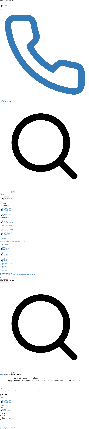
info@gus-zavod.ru (4, 422)
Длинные (4, 252)
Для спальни (5, 223)
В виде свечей (5, 249)
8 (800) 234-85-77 (3, 270)
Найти (13, 191)
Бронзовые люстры (7, 202)
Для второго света (6, 234)
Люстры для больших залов (8, 235)
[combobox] (6, 192)
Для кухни (4, 221)
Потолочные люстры (7, 198)
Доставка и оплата (6, 3)
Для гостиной (5, 220)
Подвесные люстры (7, 199)
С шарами (4, 260)
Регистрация (5, 428)
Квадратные (5, 258)
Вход (1, 428)
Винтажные (4, 250)
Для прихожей (5, 255)
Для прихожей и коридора (7, 222)
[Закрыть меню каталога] (8, 205)
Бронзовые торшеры (6, 267)
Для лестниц (5, 244)
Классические (5, 259)
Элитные (4, 238)
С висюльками (5, 269)
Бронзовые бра (5, 248)
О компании (5, 411)
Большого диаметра (6, 233)
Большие (4, 247)
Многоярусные (5, 237)
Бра (4, 203)
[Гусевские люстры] (4, 9)
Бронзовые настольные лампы (8, 264)
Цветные (4, 261)
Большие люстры (7, 200)
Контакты (4, 7)
